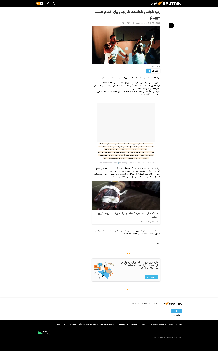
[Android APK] (43, 333)
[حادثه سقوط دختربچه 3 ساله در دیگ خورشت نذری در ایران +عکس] (126, 195)
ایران (150, 303)
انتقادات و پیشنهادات (138, 324)
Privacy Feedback (69, 324)
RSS (58, 324)
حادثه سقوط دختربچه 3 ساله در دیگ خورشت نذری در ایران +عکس (128, 215)
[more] (95, 222)
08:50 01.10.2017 (154, 23)
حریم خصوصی (123, 324)
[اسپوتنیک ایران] (170, 6)
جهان (157, 243)
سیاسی (144, 303)
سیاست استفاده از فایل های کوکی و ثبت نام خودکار (97, 324)
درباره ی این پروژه (175, 324)
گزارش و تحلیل (135, 303)
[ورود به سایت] (53, 3)
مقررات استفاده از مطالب (157, 324)
